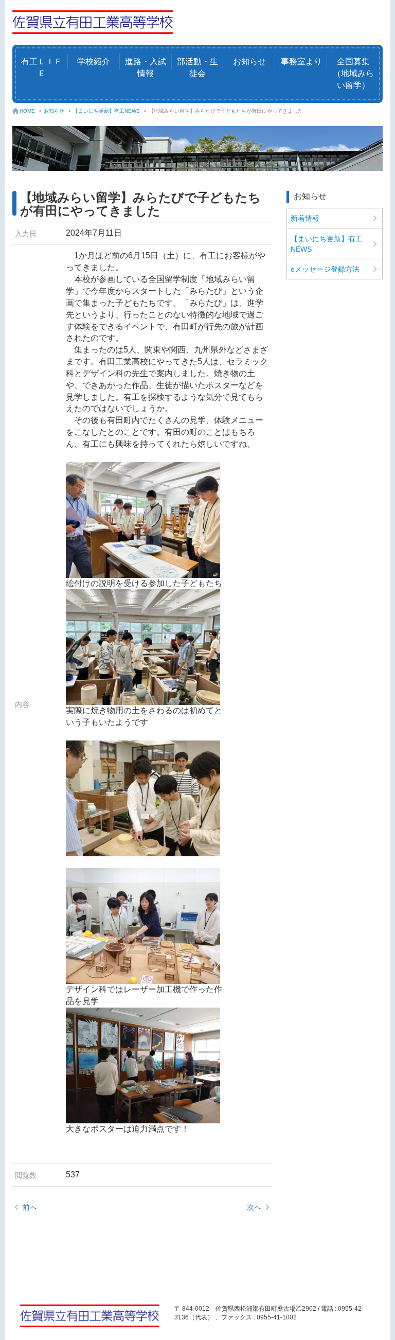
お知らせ (249, 61)
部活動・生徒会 (197, 67)
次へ (254, 1207)
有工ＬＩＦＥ (41, 67)
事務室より (301, 61)
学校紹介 (93, 61)
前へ (30, 1207)
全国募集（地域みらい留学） (353, 73)
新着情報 (305, 218)
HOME (27, 111)
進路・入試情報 (145, 67)
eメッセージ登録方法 (325, 269)
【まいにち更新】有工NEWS (106, 111)
